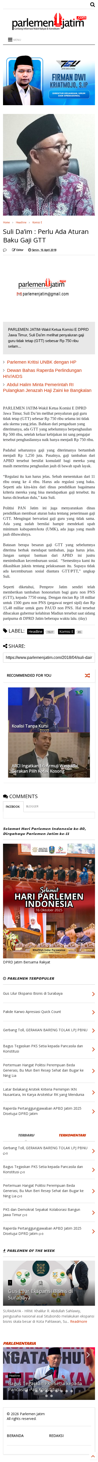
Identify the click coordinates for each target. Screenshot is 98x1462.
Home (6, 222)
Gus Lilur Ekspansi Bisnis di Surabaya (40, 1294)
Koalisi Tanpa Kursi (30, 726)
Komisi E (37, 222)
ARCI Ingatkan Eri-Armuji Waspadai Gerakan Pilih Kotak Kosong (45, 768)
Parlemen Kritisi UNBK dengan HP (41, 362)
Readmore (78, 1321)
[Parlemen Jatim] (49, 28)
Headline (21, 222)
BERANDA (15, 1435)
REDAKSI (56, 1435)
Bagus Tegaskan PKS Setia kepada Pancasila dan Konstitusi (45, 1386)
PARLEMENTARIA (19, 1343)
